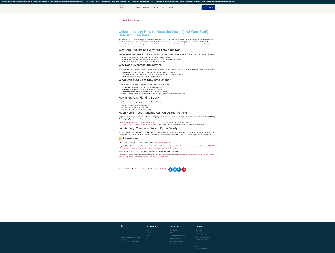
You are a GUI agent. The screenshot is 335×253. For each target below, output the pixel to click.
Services (155, 7)
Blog (162, 7)
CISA (155, 142)
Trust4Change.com (128, 122)
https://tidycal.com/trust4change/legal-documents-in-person (139, 124)
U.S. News (172, 146)
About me (146, 7)
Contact (170, 7)
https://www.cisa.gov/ (165, 142)
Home (138, 7)
